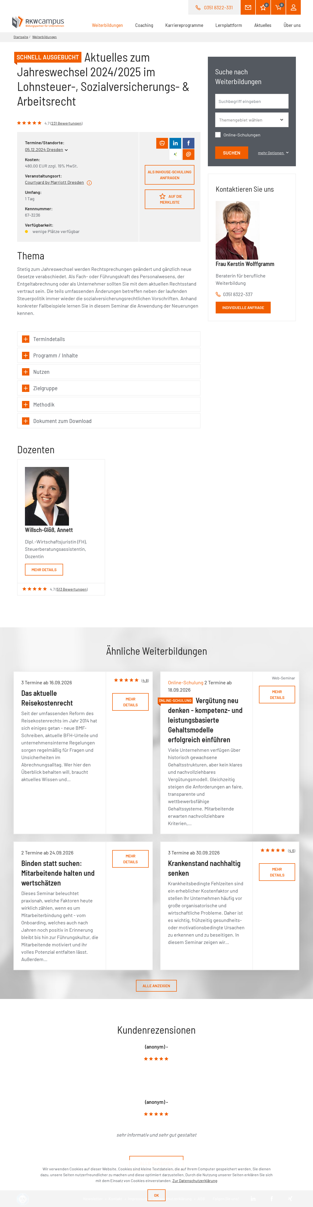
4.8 (145, 680)
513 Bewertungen (72, 589)
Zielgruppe (45, 387)
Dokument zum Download (62, 420)
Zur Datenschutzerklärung (194, 1180)
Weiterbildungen (110, 25)
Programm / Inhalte (55, 355)
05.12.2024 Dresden (44, 149)
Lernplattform (228, 25)
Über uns (292, 25)
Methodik (44, 404)
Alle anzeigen (156, 985)
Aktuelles (262, 25)
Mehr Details (44, 569)
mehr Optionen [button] (271, 152)
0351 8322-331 (218, 7)
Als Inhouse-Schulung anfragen (169, 174)
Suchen (231, 152)
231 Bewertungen (66, 123)
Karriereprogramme (184, 25)
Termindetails (49, 338)
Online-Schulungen (242, 134)
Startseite (20, 37)
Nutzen (41, 371)
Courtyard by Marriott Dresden (54, 182)
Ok (156, 1195)
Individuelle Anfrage (243, 307)
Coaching (144, 25)
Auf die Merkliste (171, 199)
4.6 (291, 850)
